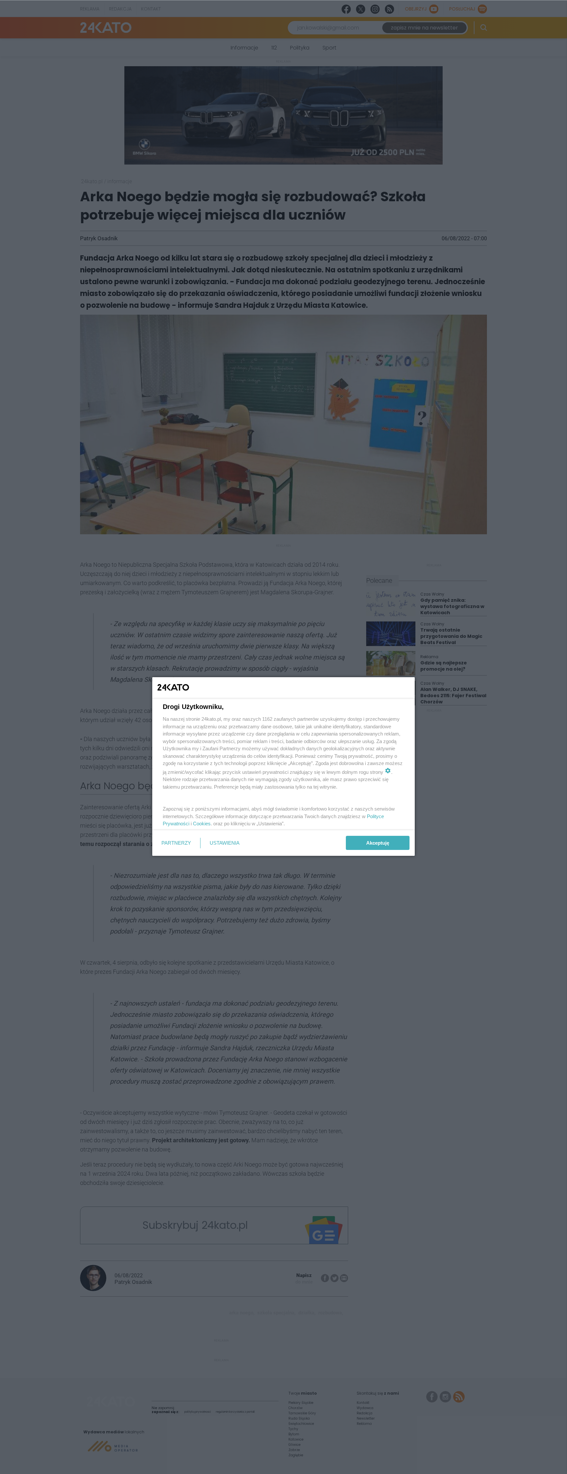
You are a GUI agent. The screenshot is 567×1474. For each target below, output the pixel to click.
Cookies (202, 823)
